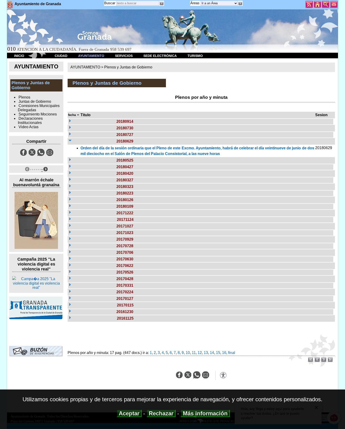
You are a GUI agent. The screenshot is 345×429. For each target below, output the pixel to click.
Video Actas (28, 127)
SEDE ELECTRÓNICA (160, 56)
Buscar (109, 3)
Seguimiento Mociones (38, 114)
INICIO (19, 56)
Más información (205, 413)
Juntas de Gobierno (35, 101)
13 (206, 353)
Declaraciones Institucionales (30, 120)
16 (224, 353)
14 (212, 353)
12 (200, 353)
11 (194, 353)
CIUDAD (61, 56)
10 (188, 353)
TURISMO (195, 56)
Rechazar (161, 413)
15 (218, 353)
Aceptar (129, 413)
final (231, 353)
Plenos (24, 97)
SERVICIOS (124, 56)
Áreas (195, 3)
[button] (240, 3)
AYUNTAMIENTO (91, 56)
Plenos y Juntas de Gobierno (128, 67)
